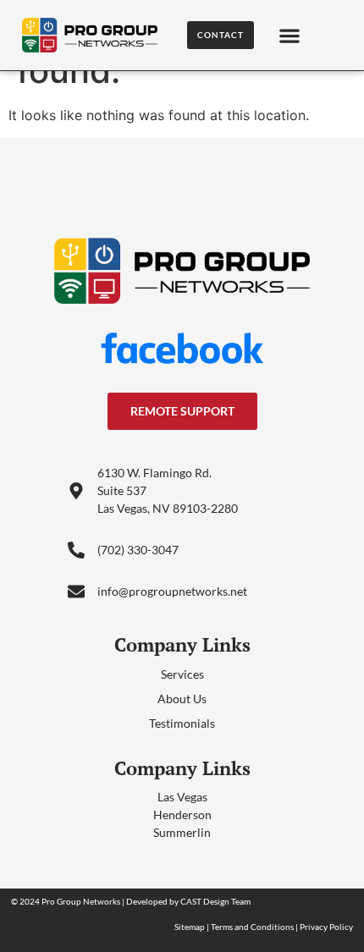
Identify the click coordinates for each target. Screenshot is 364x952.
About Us (182, 698)
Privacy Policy (326, 927)
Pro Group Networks (80, 901)
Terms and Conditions (252, 927)
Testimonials (182, 723)
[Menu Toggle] (290, 36)
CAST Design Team (215, 901)
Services (182, 674)
